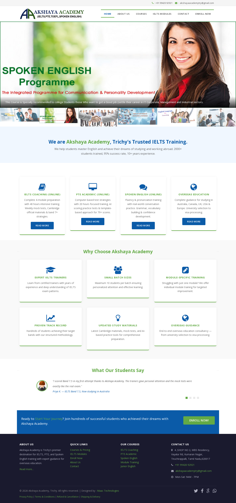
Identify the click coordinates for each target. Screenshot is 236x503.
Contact (183, 13)
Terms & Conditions (45, 496)
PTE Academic (129, 454)
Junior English (128, 466)
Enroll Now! (199, 420)
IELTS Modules (162, 13)
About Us (123, 13)
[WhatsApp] (214, 491)
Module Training (130, 462)
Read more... (27, 469)
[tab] (187, 398)
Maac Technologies (108, 490)
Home (107, 13)
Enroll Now (203, 13)
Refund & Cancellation (68, 496)
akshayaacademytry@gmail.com (197, 2)
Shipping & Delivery (90, 496)
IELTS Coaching (129, 449)
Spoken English (129, 458)
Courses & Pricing (80, 449)
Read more (42, 225)
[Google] (208, 491)
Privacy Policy (26, 496)
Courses (141, 13)
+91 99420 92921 (185, 464)
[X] (196, 491)
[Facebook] (203, 491)
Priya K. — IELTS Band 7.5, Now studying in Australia (81, 391)
